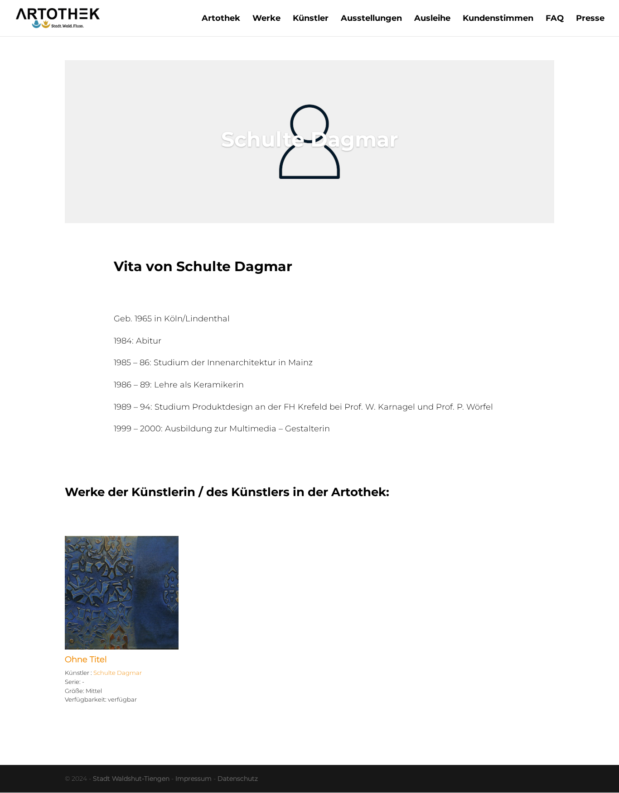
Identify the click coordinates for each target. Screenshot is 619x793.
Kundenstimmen (498, 19)
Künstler (311, 19)
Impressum (193, 778)
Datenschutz (238, 778)
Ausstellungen (371, 19)
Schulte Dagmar (117, 672)
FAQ (555, 19)
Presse (590, 19)
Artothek (221, 19)
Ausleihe (432, 19)
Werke (266, 19)
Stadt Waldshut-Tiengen (131, 778)
